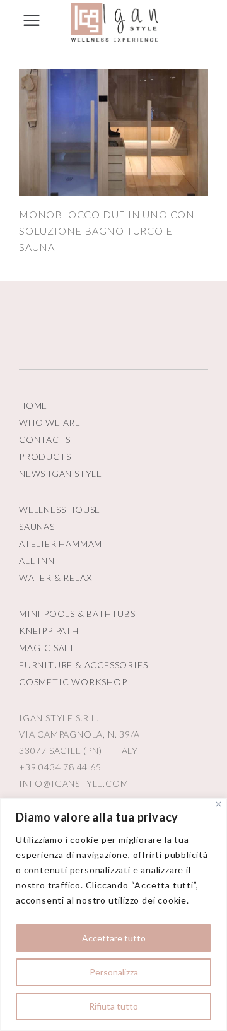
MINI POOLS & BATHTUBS (77, 613)
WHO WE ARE (50, 422)
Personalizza (114, 972)
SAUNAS (37, 526)
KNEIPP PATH (49, 630)
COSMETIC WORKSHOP (73, 681)
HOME (33, 405)
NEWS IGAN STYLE (60, 473)
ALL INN (37, 560)
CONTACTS (44, 439)
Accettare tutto (114, 938)
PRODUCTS (45, 456)
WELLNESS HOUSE (59, 509)
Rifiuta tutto (113, 1006)
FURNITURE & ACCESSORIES (83, 664)
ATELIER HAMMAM (60, 543)
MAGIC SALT (47, 647)
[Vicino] (218, 804)
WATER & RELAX (55, 577)
